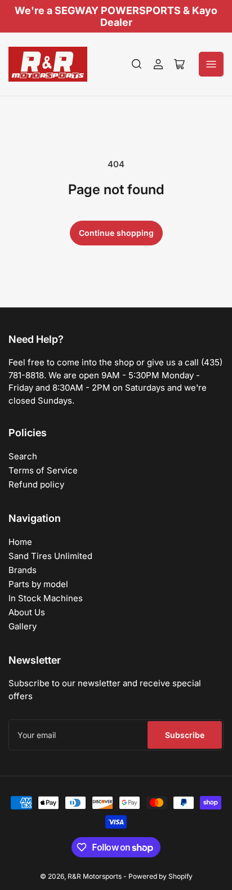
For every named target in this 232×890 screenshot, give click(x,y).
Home (20, 541)
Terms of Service (43, 470)
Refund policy (36, 484)
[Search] (136, 64)
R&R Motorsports (95, 876)
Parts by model (38, 584)
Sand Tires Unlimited (50, 556)
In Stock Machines (45, 598)
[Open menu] (211, 64)
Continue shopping (116, 233)
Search (22, 456)
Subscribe (184, 735)
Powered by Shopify (160, 876)
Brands (22, 570)
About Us (26, 612)
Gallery (22, 626)
